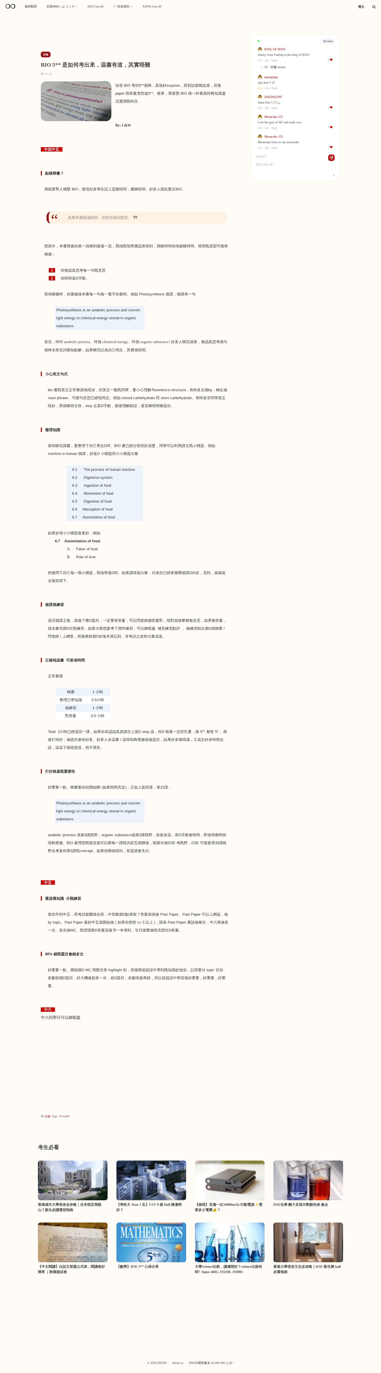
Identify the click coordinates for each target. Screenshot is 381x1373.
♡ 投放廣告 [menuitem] (121, 6)
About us (177, 1363)
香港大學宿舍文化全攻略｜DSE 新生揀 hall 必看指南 (307, 1269)
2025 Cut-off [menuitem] (95, 6)
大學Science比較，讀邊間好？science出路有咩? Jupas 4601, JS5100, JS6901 (228, 1269)
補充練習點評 (169, 628)
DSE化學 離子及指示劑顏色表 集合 (300, 1204)
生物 (47, 1116)
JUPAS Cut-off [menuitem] (151, 6)
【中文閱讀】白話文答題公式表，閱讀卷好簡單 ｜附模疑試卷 (71, 1269)
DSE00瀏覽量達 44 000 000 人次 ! (211, 1363)
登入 (361, 6)
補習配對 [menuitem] (31, 6)
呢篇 (76, 1017)
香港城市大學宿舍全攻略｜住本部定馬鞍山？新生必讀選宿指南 (69, 1207)
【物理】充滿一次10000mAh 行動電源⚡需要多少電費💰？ (228, 1207)
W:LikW (64, 1116)
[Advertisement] (117, 34)
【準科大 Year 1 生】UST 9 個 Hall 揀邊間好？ (149, 1207)
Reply (274, 60)
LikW (126, 125)
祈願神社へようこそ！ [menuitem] (62, 6)
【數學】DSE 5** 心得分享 (137, 1266)
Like (267, 60)
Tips (54, 1116)
